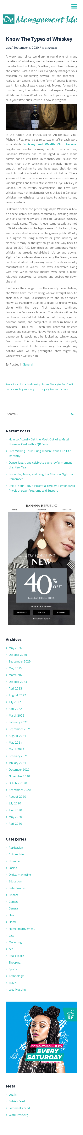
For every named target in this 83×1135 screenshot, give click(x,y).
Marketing (15, 942)
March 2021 (16, 749)
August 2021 (17, 735)
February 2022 (18, 722)
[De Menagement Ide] (41, 19)
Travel (13, 982)
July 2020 (15, 803)
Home (13, 922)
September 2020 (20, 789)
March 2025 (16, 675)
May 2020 (15, 816)
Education (15, 881)
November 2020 (19, 776)
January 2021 (17, 762)
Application (16, 847)
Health (13, 915)
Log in (13, 1094)
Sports (13, 969)
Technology (16, 976)
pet (11, 949)
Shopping (15, 962)
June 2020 (15, 810)
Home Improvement (22, 928)
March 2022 (16, 715)
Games (13, 901)
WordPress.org (18, 1114)
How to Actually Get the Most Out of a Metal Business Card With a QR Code (39, 441)
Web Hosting (17, 989)
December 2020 (19, 769)
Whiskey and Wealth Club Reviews (50, 144)
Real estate (16, 955)
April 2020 (15, 823)
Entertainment (18, 888)
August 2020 (17, 796)
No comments (49, 48)
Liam (8, 48)
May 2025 (15, 668)
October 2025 (18, 654)
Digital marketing (20, 874)
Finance (14, 894)
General (28, 364)
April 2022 (15, 708)
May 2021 (15, 742)
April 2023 (15, 688)
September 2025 (20, 661)
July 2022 (15, 702)
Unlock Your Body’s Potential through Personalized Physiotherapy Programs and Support (42, 488)
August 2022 (17, 695)
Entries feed (17, 1101)
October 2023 (18, 681)
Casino (13, 867)
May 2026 (15, 648)
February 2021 (18, 756)
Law (11, 935)
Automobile (16, 854)
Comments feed (19, 1108)
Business (14, 861)
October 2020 (18, 783)
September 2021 (20, 729)
